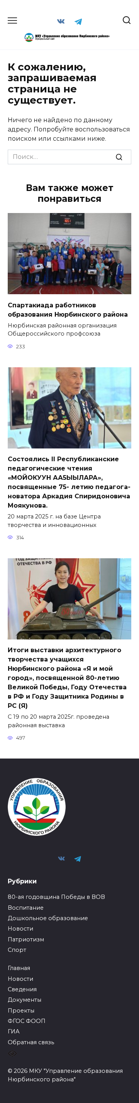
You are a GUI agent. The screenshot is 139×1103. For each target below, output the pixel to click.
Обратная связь (31, 1042)
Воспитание (26, 907)
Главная (19, 968)
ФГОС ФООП (27, 1021)
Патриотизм (26, 939)
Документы (24, 999)
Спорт (17, 949)
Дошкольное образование (48, 918)
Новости (20, 928)
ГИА (14, 1031)
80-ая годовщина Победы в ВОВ (56, 896)
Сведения (22, 989)
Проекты (21, 1010)
